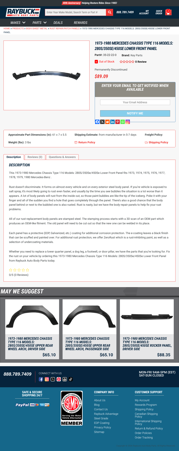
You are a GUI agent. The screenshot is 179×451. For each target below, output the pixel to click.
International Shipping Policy (148, 422)
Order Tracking (144, 437)
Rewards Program (146, 404)
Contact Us (101, 409)
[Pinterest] (117, 122)
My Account (144, 12)
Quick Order (159, 12)
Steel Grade (101, 418)
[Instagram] (128, 122)
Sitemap (99, 432)
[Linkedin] (112, 122)
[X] (102, 122)
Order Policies (143, 433)
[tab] (13, 157)
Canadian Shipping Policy (146, 415)
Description (13, 157)
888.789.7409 (125, 12)
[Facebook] (97, 122)
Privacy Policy (102, 427)
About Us (99, 400)
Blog (96, 404)
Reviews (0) (35, 157)
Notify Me (135, 113)
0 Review (140, 61)
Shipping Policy (144, 409)
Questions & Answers (62, 157)
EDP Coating (101, 423)
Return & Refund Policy (149, 428)
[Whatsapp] (122, 122)
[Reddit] (107, 122)
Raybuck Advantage (106, 413)
